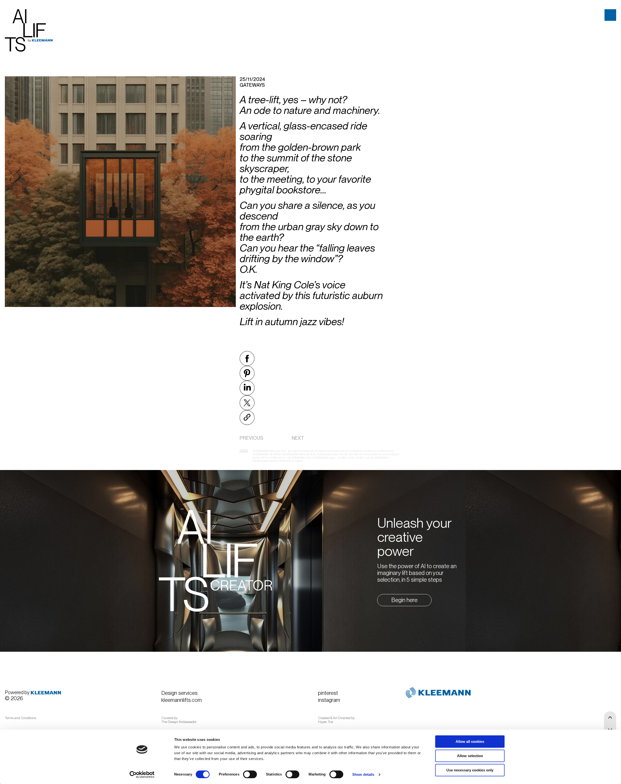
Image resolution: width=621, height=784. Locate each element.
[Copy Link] (248, 417)
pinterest (328, 693)
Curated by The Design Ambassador (179, 720)
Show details (363, 774)
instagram (329, 700)
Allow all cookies (470, 741)
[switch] (250, 774)
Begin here (404, 600)
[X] (248, 402)
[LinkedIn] (248, 388)
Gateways (252, 85)
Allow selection (470, 756)
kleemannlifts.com (181, 700)
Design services (179, 693)
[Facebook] (248, 358)
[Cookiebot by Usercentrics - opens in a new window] (142, 774)
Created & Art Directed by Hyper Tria (336, 720)
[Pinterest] (248, 373)
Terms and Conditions (20, 718)
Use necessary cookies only (469, 770)
